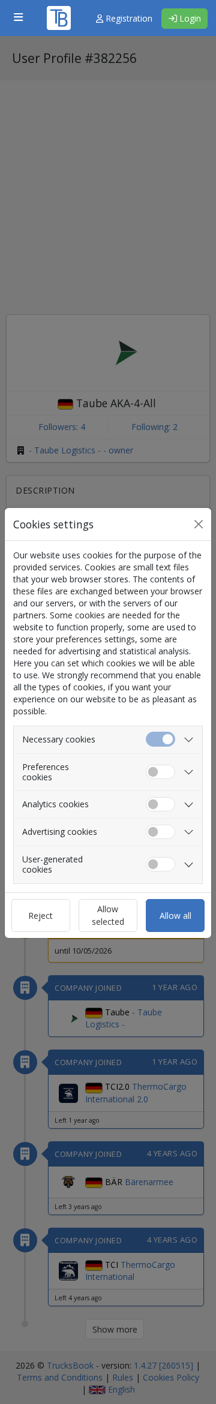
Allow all (175, 915)
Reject (40, 915)
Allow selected (108, 915)
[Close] (198, 524)
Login (189, 18)
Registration (127, 18)
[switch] (160, 772)
